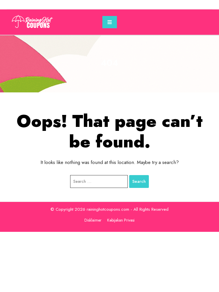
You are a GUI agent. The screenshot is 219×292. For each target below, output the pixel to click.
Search (139, 181)
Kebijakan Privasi (121, 220)
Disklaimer (93, 220)
